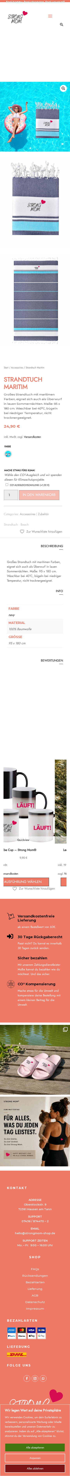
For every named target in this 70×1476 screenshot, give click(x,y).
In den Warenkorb (39, 494)
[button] (63, 88)
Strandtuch (11, 524)
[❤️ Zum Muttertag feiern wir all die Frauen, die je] (35, 1131)
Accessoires (17, 367)
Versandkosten (32, 437)
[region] (35, 1440)
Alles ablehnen (35, 1468)
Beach (25, 524)
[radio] (8, 454)
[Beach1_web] (35, 344)
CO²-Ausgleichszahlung (29, 485)
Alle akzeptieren (35, 1447)
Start (6, 367)
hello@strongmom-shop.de (35, 1233)
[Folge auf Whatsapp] (43, 1378)
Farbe (7, 446)
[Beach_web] (35, 246)
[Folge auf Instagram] (35, 1378)
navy (11, 615)
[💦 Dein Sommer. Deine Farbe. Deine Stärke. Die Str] (35, 1060)
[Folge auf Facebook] (27, 1378)
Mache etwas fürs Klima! (19, 470)
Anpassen (35, 1458)
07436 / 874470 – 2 (35, 1221)
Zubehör (43, 514)
